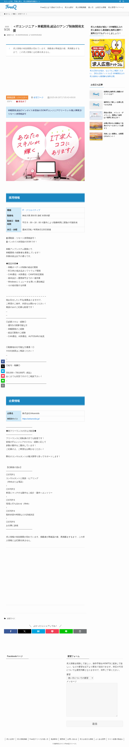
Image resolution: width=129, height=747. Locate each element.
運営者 (62, 739)
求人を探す (10, 739)
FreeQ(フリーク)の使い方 (39, 739)
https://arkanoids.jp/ (31, 419)
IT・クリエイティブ (31, 210)
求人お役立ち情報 (86, 739)
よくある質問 (100, 739)
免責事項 (54, 739)
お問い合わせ (72, 739)
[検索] (123, 1)
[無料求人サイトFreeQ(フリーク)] (11, 7)
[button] (10, 631)
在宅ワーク (10, 35)
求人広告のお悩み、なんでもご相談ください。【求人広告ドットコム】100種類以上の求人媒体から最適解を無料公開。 (107, 73)
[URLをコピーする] (80, 631)
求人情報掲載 (22, 739)
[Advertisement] (45, 77)
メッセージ (72, 681)
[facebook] (120, 1)
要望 (69, 674)
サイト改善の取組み (115, 739)
